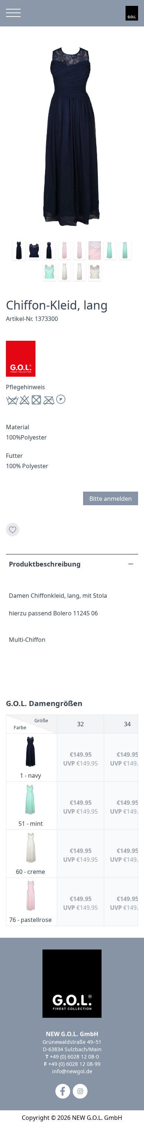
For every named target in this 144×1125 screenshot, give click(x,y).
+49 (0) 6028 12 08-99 (74, 1063)
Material (17, 427)
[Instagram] (80, 1091)
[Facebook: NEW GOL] (62, 1091)
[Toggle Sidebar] (13, 13)
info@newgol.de (72, 1071)
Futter (14, 456)
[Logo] (132, 13)
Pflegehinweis (25, 387)
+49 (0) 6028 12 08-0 (74, 1056)
